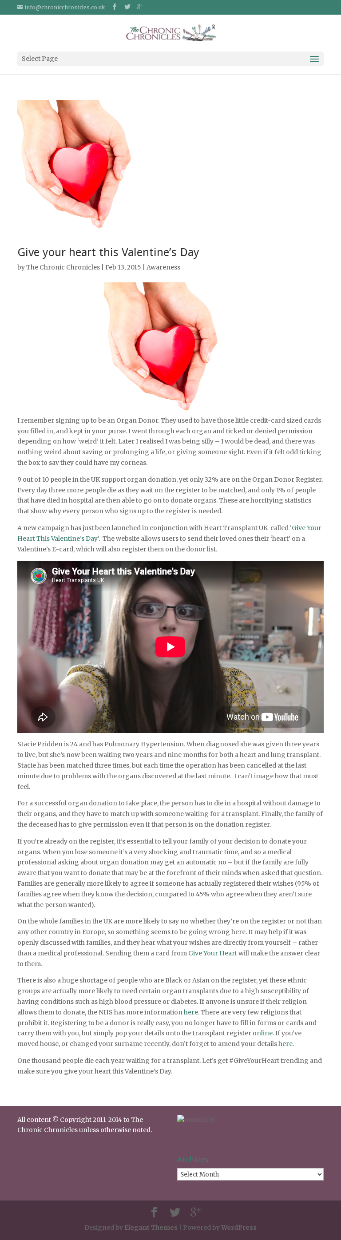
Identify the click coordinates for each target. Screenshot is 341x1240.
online (263, 1033)
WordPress (239, 1228)
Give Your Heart (212, 953)
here (191, 1012)
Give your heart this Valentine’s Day (108, 252)
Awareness (163, 267)
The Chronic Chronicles (63, 267)
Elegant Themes (151, 1228)
